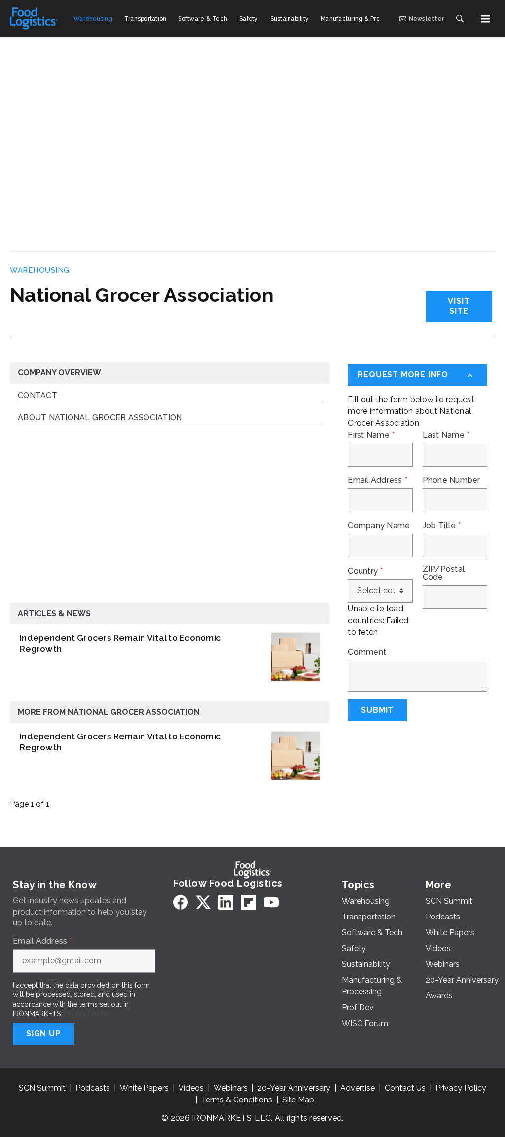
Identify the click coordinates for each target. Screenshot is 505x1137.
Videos (191, 1088)
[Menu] (485, 19)
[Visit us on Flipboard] (248, 902)
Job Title (442, 526)
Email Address (377, 480)
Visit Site (458, 306)
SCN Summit (42, 1088)
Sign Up (43, 1033)
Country (365, 571)
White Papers (144, 1088)
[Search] (459, 19)
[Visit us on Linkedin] (225, 902)
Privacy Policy (86, 1014)
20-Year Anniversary (293, 1088)
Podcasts (92, 1088)
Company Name (379, 526)
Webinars (231, 1088)
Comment (367, 652)
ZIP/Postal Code (444, 573)
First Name (371, 435)
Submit (377, 710)
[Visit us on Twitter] (203, 902)
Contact (37, 396)
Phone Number (451, 480)
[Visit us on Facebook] (180, 902)
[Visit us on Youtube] (271, 902)
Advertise (357, 1088)
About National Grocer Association (100, 418)
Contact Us (405, 1088)
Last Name (446, 435)
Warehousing (40, 270)
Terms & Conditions (236, 1099)
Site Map (298, 1099)
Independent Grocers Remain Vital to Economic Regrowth (120, 643)
